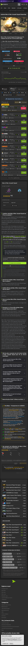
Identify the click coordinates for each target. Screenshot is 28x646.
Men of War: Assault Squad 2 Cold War (14, 532)
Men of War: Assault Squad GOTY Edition (14, 524)
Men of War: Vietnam (14, 537)
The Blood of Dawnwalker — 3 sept (14, 498)
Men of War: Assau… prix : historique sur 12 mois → (17, 82)
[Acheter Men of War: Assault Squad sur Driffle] (4, 114)
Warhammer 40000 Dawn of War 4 (14, 545)
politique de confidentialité (12, 639)
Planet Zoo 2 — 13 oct (14, 511)
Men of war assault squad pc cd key (16, 10)
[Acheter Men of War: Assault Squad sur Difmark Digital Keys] (4, 107)
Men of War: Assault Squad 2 (14, 530)
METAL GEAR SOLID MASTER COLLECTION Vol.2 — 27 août (14, 487)
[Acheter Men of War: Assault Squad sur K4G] (4, 140)
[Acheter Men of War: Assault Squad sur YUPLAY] (4, 127)
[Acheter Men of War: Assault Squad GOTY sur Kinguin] (4, 152)
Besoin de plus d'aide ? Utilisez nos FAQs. (13, 399)
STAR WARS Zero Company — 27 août (14, 493)
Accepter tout (5, 643)
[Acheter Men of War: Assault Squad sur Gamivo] (4, 146)
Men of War (14, 540)
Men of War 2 (14, 535)
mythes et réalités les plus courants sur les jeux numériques (12, 423)
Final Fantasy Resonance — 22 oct (14, 513)
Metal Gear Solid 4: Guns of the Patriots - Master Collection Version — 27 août (14, 490)
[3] (2, 452)
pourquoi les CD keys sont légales (15, 421)
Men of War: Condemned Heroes (14, 543)
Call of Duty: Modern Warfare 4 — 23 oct (14, 516)
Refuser (11, 643)
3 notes (11, 196)
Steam (18, 37)
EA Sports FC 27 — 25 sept (14, 506)
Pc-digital (6, 10)
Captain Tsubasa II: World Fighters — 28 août (14, 495)
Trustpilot (18, 429)
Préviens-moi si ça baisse (15, 263)
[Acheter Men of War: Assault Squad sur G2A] (4, 171)
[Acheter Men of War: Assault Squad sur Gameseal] (4, 121)
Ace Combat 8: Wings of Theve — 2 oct (14, 508)
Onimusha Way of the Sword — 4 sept (14, 500)
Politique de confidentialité (6, 645)
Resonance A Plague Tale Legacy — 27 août (14, 485)
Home (2, 10)
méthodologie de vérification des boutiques (13, 417)
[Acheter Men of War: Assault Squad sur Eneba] (4, 133)
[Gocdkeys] (4, 4)
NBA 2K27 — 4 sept (14, 503)
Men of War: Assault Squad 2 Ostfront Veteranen (14, 527)
